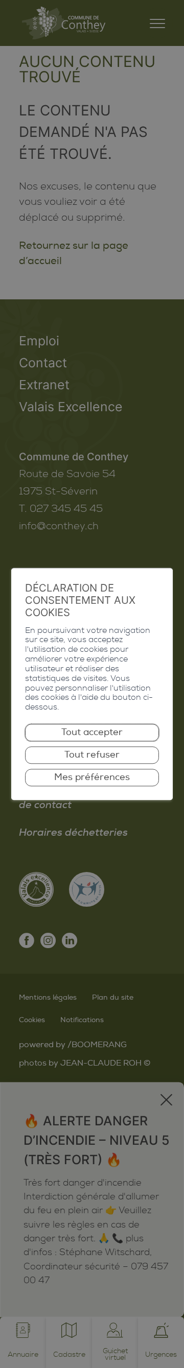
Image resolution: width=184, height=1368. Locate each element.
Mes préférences (92, 778)
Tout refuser (92, 755)
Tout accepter (92, 732)
